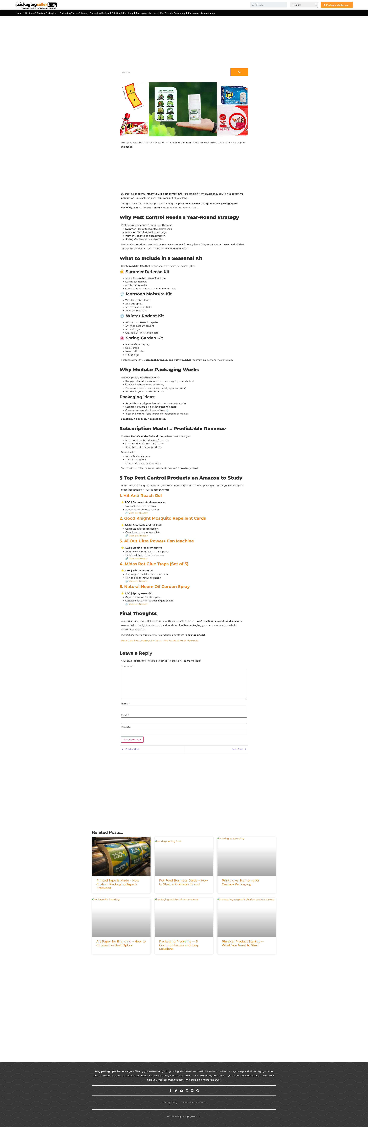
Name (125, 704)
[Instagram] (186, 1090)
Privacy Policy (170, 1102)
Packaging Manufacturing (201, 13)
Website (126, 727)
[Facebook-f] (170, 1090)
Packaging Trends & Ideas (73, 13)
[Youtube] (181, 1090)
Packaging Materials (146, 13)
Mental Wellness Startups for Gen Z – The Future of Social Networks (159, 640)
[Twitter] (176, 1090)
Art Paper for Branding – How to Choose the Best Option (121, 943)
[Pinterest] (197, 1090)
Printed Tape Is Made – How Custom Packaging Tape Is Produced (117, 884)
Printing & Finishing (122, 13)
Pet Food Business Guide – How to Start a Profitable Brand (183, 882)
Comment (127, 666)
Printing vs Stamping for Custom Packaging (240, 882)
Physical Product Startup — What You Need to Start (243, 943)
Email (125, 715)
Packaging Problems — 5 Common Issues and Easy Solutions (179, 945)
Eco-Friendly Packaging (172, 13)
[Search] (239, 72)
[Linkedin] (192, 1090)
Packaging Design (99, 13)
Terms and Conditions (194, 1102)
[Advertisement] (178, 41)
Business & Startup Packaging (40, 13)
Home (19, 13)
